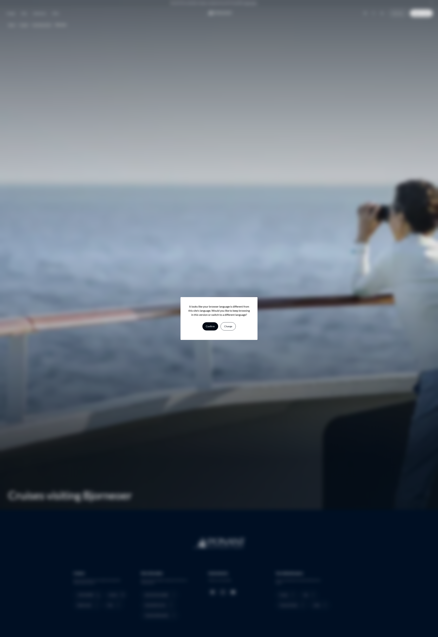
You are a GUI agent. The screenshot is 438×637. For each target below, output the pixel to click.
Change (228, 326)
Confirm (210, 326)
